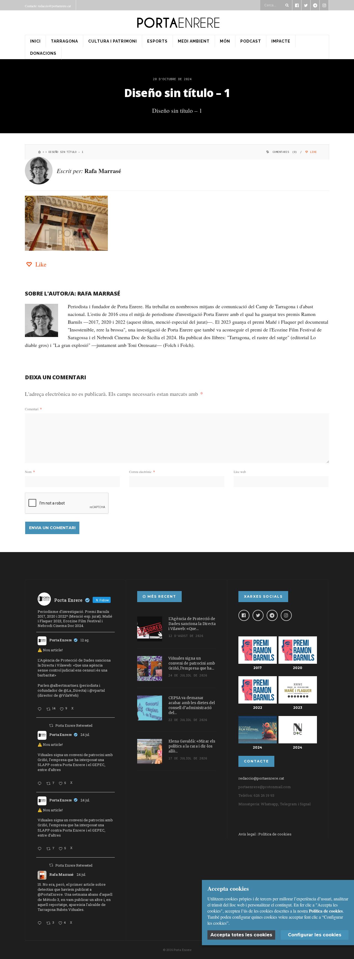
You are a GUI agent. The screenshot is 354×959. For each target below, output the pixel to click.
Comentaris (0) (284, 152)
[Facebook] (243, 615)
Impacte (280, 41)
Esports (157, 41)
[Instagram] (286, 615)
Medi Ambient (194, 41)
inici (35, 41)
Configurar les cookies (314, 934)
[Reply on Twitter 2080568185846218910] (40, 923)
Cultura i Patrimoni (112, 41)
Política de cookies (274, 834)
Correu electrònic (142, 471)
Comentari (33, 409)
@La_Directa (74, 690)
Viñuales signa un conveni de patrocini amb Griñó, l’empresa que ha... (191, 663)
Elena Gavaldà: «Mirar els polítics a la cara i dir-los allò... (191, 746)
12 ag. (84, 640)
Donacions (43, 53)
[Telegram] (272, 615)
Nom (30, 471)
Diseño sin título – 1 (177, 92)
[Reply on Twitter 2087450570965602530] (40, 709)
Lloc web (240, 471)
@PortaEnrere (50, 894)
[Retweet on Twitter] (51, 725)
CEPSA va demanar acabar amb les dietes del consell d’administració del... (191, 705)
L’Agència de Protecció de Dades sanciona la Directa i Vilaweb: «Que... (192, 623)
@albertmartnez (64, 685)
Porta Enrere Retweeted (73, 725)
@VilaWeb (68, 695)
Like (312, 152)
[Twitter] (258, 615)
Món (225, 41)
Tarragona (64, 41)
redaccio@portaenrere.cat (261, 778)
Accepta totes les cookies (241, 934)
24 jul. (85, 734)
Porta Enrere (60, 639)
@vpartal (97, 690)
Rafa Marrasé (102, 170)
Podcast (250, 41)
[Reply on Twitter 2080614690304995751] (40, 784)
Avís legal (247, 834)
